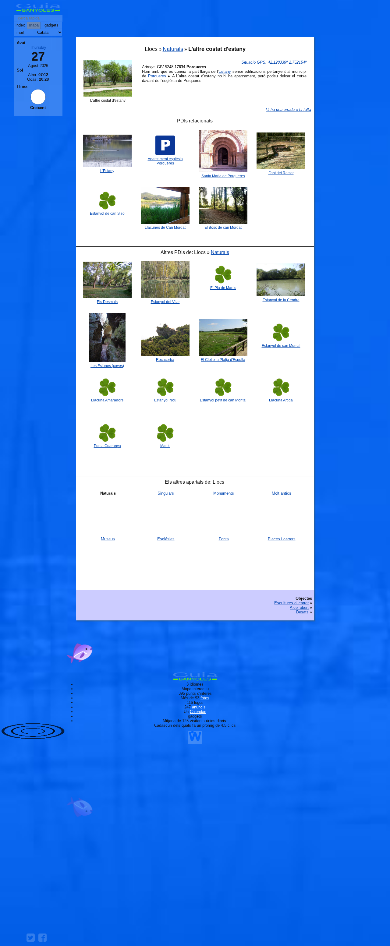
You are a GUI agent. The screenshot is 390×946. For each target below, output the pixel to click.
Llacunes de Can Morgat (165, 227)
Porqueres (157, 76)
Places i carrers (282, 539)
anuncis (199, 707)
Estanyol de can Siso (107, 213)
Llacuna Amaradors (107, 400)
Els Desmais (107, 302)
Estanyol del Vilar (165, 302)
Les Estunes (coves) (107, 366)
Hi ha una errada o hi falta (288, 109)
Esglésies (166, 539)
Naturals (173, 49)
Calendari (198, 711)
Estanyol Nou (165, 400)
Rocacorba (165, 360)
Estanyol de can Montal (281, 346)
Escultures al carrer (291, 603)
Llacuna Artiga (281, 400)
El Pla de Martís (223, 288)
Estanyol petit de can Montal (223, 400)
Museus (108, 539)
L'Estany (107, 171)
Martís (165, 446)
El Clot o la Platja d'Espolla (223, 360)
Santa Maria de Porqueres (223, 176)
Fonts (224, 539)
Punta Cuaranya (107, 446)
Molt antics (281, 493)
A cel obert (299, 607)
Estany (224, 71)
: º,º (274, 62)
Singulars (166, 493)
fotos (204, 698)
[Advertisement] (195, 20)
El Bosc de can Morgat (223, 227)
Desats (302, 612)
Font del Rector (281, 173)
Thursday (38, 47)
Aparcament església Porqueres (165, 161)
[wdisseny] (195, 741)
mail (20, 32)
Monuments (223, 493)
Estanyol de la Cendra (281, 300)
